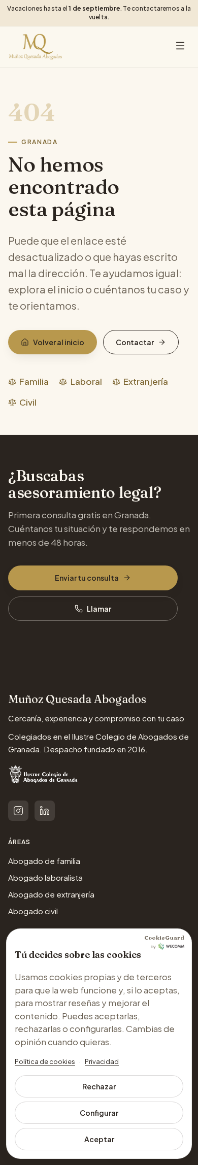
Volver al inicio (58, 342)
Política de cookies (45, 1061)
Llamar (99, 608)
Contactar (135, 342)
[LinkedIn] (45, 811)
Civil (28, 402)
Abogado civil (33, 911)
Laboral (86, 381)
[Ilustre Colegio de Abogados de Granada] (44, 776)
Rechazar (99, 1086)
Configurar (99, 1112)
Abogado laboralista (45, 877)
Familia (34, 381)
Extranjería (145, 381)
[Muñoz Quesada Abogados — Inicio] (35, 47)
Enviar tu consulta (87, 577)
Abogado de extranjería (51, 894)
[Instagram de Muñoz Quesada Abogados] (18, 811)
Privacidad (102, 1061)
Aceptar (99, 1139)
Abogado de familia (44, 861)
